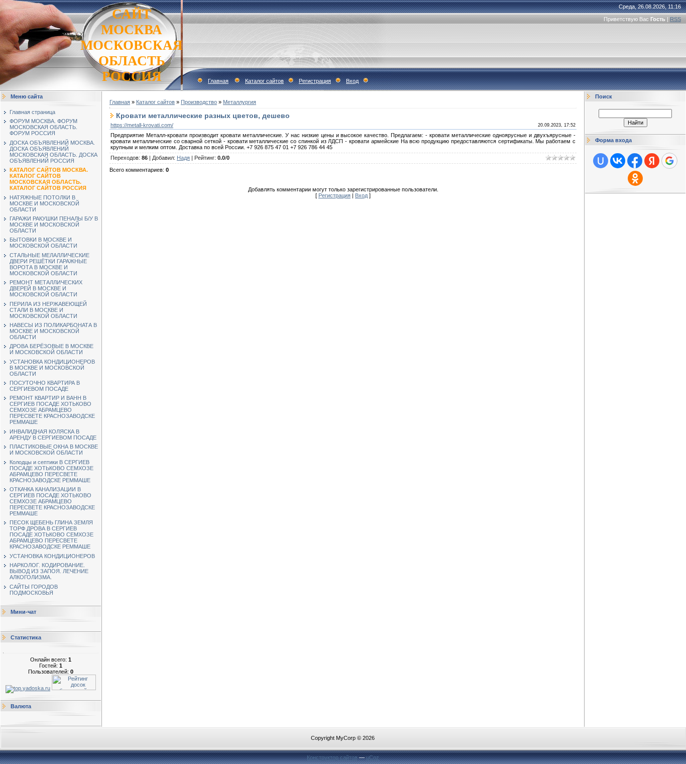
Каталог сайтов (264, 81)
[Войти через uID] (600, 160)
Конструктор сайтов (332, 757)
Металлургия (239, 102)
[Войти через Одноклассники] (635, 178)
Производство (199, 102)
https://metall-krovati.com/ (141, 125)
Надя (183, 158)
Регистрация (315, 81)
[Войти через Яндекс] (651, 160)
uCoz (372, 757)
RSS (675, 19)
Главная (218, 81)
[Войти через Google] (669, 161)
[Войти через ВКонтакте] (617, 160)
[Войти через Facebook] (634, 160)
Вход (352, 81)
